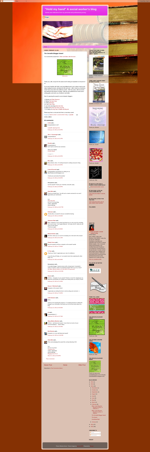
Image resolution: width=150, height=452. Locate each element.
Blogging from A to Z (53, 353)
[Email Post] (77, 114)
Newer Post (48, 365)
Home (45, 47)
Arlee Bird (50, 191)
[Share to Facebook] (49, 117)
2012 (92, 386)
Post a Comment (50, 358)
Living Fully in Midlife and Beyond (60, 109)
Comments (94, 435)
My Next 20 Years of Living (57, 107)
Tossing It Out (51, 349)
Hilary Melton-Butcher (53, 321)
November (95, 388)
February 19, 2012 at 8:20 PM (55, 156)
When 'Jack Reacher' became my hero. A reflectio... (97, 412)
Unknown (50, 211)
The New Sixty (53, 101)
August (94, 394)
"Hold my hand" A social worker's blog (71, 9)
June (93, 398)
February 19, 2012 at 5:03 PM (55, 129)
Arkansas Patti (51, 220)
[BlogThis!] (46, 117)
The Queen (94, 417)
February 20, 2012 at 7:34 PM (55, 293)
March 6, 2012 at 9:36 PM (54, 355)
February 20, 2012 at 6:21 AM (55, 237)
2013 (92, 384)
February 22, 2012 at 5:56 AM (55, 307)
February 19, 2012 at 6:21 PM (55, 138)
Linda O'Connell (52, 169)
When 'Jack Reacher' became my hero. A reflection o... (97, 407)
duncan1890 (80, 446)
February (94, 404)
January (94, 422)
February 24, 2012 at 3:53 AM (55, 326)
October (94, 390)
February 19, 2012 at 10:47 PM (55, 207)
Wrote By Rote (59, 106)
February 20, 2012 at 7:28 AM (55, 246)
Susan (49, 276)
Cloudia (50, 143)
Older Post (82, 365)
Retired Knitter (51, 233)
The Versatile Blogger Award (99, 415)
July (93, 396)
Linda (49, 122)
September (95, 392)
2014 (92, 382)
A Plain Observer (55, 99)
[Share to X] (48, 117)
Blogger (92, 446)
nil (48, 312)
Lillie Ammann (51, 297)
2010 (92, 426)
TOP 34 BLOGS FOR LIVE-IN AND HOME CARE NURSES (96, 202)
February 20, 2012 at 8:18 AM (55, 259)
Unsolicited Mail (95, 419)
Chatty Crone (51, 242)
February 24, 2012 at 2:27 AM (55, 316)
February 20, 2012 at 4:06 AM (55, 215)
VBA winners (65, 76)
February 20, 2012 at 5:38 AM (55, 229)
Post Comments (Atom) (56, 368)
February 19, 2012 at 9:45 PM (55, 178)
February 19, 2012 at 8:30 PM (55, 164)
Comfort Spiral (51, 151)
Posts (92, 432)
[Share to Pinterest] (51, 117)
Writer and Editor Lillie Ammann (67, 56)
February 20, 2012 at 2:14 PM (55, 281)
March (93, 402)
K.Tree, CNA (51, 104)
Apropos (52, 102)
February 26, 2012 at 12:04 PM (55, 335)
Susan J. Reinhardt (53, 286)
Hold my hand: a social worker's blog (97, 232)
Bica (49, 160)
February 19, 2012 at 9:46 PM (55, 186)
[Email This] (45, 117)
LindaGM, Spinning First (54, 127)
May (93, 400)
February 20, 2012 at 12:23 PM (55, 271)
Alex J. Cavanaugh (53, 134)
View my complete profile (95, 259)
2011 (92, 424)
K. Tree (49, 251)
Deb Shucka (51, 331)
